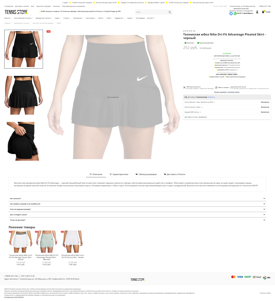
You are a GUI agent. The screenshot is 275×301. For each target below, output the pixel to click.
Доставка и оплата (22, 6)
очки (106, 293)
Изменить (211, 97)
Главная (7, 23)
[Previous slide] (49, 97)
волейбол (37, 293)
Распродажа (140, 18)
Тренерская (77, 18)
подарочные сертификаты (186, 293)
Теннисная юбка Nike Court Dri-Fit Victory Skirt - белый (72, 256)
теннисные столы (125, 293)
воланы (101, 293)
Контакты (56, 6)
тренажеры (143, 293)
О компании (8, 6)
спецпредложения (170, 293)
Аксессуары (90, 18)
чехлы (111, 293)
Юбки (59, 23)
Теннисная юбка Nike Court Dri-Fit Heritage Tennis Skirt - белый (20, 257)
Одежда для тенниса (43, 18)
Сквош (129, 18)
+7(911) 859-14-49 (27, 276)
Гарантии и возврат (43, 6)
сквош (65, 293)
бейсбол (77, 293)
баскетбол (24, 293)
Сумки (57, 18)
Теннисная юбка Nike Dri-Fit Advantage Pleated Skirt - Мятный (46, 257)
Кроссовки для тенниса (22, 18)
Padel (109, 18)
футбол (31, 293)
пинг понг (83, 293)
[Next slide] (176, 97)
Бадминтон (119, 18)
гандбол (71, 293)
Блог (32, 6)
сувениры (135, 293)
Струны (66, 18)
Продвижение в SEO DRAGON (14, 297)
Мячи (101, 18)
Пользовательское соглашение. (73, 6)
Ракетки (7, 18)
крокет (90, 293)
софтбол (96, 293)
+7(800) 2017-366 (265, 6)
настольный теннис (56, 293)
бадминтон (45, 293)
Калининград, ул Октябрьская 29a (242, 6)
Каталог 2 (150, 18)
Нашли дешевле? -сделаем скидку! (227, 92)
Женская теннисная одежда (43, 23)
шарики (116, 293)
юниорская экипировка (155, 293)
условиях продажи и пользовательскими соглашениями (46, 295)
